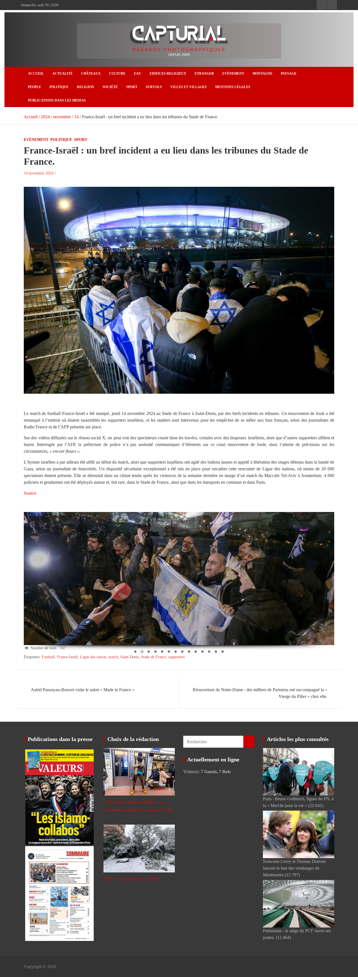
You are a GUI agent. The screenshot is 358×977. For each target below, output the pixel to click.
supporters (176, 657)
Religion (85, 87)
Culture (117, 73)
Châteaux (91, 73)
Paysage (288, 73)
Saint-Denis (129, 657)
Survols (154, 87)
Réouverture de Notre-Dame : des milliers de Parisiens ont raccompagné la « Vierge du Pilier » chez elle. (260, 693)
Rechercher (249, 742)
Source (30, 493)
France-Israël (67, 657)
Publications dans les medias (57, 100)
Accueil (36, 73)
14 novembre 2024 (38, 173)
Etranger (204, 73)
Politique (59, 87)
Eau (137, 73)
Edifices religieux (168, 73)
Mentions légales (232, 87)
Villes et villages (188, 87)
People (34, 87)
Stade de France (153, 657)
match (113, 657)
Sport (131, 87)
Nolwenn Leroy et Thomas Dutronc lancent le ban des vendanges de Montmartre (294, 868)
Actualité (62, 73)
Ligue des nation (93, 657)
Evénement (233, 73)
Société (110, 87)
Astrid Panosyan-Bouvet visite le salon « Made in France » (83, 689)
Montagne (262, 73)
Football (48, 657)
